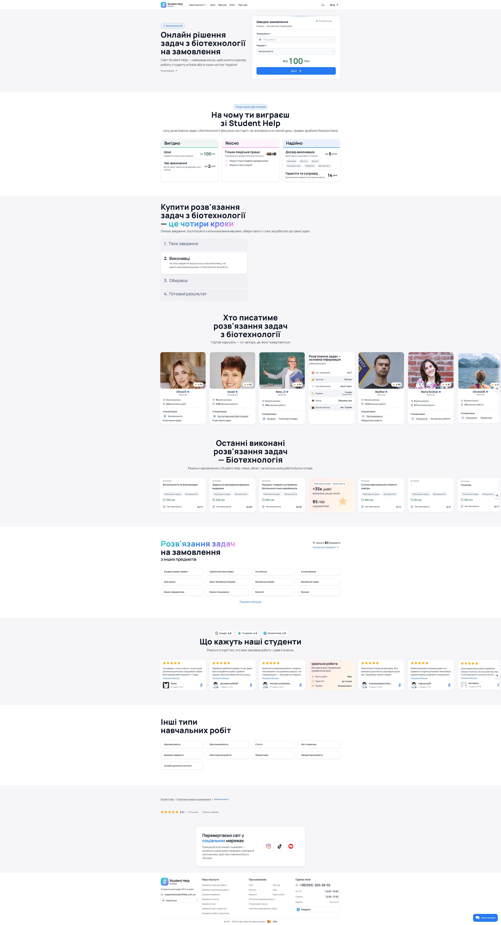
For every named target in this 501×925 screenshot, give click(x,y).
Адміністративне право (222, 571)
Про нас (276, 885)
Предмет (261, 45)
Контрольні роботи (440, 418)
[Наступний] (496, 388)
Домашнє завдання (174, 755)
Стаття (258, 744)
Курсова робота (172, 744)
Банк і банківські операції (222, 581)
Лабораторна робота (312, 755)
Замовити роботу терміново (215, 913)
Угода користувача (258, 903)
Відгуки (252, 889)
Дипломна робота (219, 744)
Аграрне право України (176, 571)
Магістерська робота (220, 755)
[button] (198, 4)
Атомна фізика (308, 571)
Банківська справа (264, 581)
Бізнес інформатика (174, 592)
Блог (251, 885)
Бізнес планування (219, 592)
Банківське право (310, 581)
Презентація (261, 755)
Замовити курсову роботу (214, 885)
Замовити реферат (211, 894)
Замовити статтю (210, 899)
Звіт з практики (308, 744)
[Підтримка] (323, 5)
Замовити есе (209, 903)
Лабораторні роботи (371, 420)
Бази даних (169, 581)
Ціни (275, 889)
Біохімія (305, 592)
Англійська (261, 571)
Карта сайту (279, 894)
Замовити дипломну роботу (215, 889)
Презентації (486, 417)
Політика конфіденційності (262, 899)
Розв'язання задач (172, 420)
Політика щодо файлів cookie (263, 908)
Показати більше (171, 678)
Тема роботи (263, 33)
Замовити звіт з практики (214, 908)
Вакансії (253, 894)
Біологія (259, 592)
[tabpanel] (296, 53)
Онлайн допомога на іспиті (178, 765)
